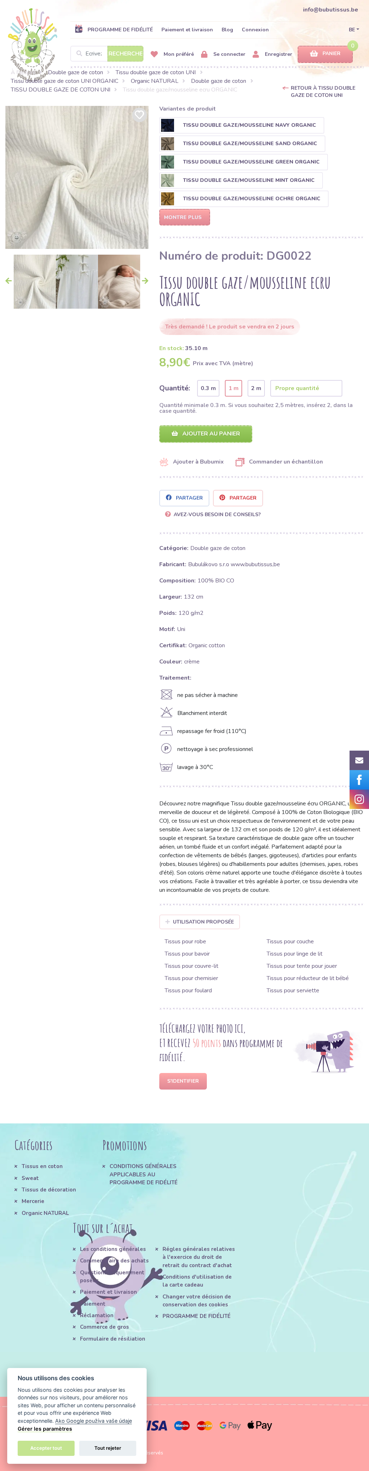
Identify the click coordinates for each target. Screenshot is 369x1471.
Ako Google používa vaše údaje (93, 1421)
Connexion (255, 29)
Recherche (125, 54)
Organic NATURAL (154, 81)
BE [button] (352, 29)
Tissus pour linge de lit (295, 954)
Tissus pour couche (290, 941)
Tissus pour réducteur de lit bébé (308, 978)
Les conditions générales (113, 1249)
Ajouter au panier (210, 434)
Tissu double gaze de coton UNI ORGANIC (64, 81)
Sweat (30, 1178)
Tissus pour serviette (293, 990)
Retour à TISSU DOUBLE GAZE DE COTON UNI (323, 92)
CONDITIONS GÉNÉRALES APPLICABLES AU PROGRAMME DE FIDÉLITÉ (144, 1174)
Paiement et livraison (187, 29)
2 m (256, 388)
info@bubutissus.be (330, 10)
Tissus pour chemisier (191, 978)
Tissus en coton (42, 1166)
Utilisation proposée (203, 921)
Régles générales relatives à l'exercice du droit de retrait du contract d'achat (199, 1257)
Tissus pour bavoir (187, 954)
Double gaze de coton (75, 72)
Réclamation (97, 1315)
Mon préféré (178, 54)
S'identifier (183, 1081)
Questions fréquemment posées (112, 1276)
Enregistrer (277, 54)
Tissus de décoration (49, 1189)
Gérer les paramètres (45, 1429)
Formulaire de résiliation (112, 1338)
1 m (233, 388)
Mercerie (33, 1201)
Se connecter (228, 54)
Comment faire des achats (114, 1260)
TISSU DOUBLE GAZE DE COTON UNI (60, 90)
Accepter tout (46, 1448)
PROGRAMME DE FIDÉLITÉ (120, 29)
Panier (332, 53)
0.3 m (208, 388)
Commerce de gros (104, 1327)
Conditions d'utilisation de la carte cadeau (197, 1280)
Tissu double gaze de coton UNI (156, 72)
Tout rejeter (107, 1448)
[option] (76, 177)
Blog (227, 29)
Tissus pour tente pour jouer (302, 966)
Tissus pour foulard (188, 990)
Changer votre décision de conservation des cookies (197, 1300)
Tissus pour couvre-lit (191, 966)
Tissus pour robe (185, 941)
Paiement (93, 1303)
